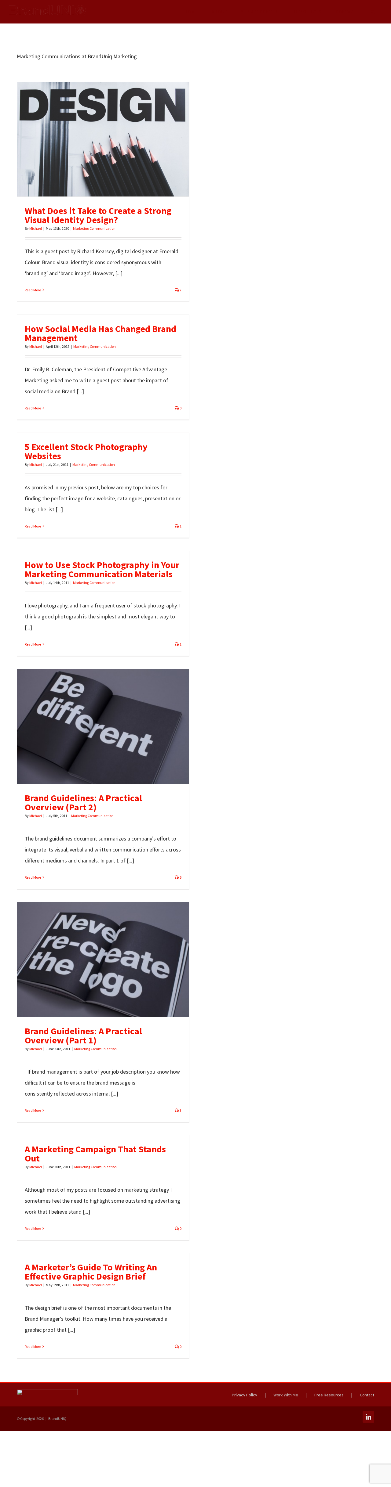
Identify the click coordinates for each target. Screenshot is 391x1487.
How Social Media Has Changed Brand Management (100, 333)
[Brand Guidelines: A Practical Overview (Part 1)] (103, 959)
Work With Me (285, 1395)
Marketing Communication (94, 228)
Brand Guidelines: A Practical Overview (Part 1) (92, 959)
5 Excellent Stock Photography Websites (86, 451)
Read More (33, 290)
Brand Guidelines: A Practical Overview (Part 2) (92, 726)
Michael (35, 228)
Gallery (114, 139)
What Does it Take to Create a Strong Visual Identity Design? (92, 139)
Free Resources (329, 1395)
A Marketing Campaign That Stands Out (95, 1153)
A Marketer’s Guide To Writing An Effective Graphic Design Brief (91, 1271)
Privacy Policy (244, 1395)
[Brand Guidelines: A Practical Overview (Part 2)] (103, 726)
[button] (373, 11)
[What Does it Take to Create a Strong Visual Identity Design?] (103, 139)
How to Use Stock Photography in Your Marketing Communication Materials (102, 569)
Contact (367, 1395)
